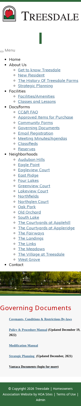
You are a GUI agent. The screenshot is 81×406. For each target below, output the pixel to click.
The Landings (30, 238)
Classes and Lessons (37, 101)
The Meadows (31, 248)
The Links (27, 243)
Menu (10, 50)
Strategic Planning (35, 85)
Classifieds (28, 143)
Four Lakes (28, 180)
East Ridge (28, 175)
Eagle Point (29, 164)
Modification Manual (23, 345)
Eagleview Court (34, 169)
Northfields (28, 196)
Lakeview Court (33, 191)
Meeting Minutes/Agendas (42, 138)
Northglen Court (33, 201)
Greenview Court (34, 185)
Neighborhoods (23, 154)
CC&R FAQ (28, 112)
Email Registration (35, 133)
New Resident (31, 75)
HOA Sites (45, 394)
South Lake (28, 217)
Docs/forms (19, 106)
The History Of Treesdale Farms (48, 80)
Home (14, 59)
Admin (40, 400)
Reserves (26, 148)
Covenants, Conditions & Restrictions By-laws (40, 319)
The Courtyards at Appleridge (46, 227)
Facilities (17, 91)
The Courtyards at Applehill (44, 222)
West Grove (29, 259)
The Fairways (31, 233)
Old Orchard (29, 212)
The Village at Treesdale (41, 254)
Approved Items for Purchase (45, 117)
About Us (18, 64)
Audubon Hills (31, 159)
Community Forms (35, 122)
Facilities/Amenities (36, 96)
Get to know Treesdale (39, 69)
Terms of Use (66, 394)
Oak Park (27, 206)
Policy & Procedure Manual (28, 330)
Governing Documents (39, 127)
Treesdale (42, 388)
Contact (16, 264)
